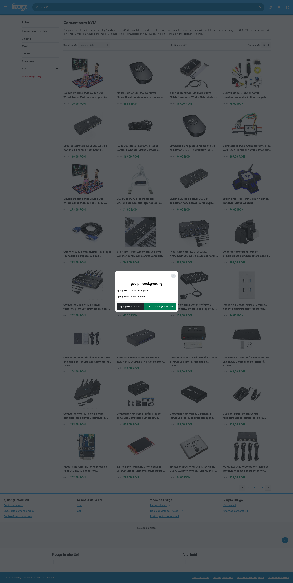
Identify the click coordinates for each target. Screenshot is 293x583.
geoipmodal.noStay (130, 306)
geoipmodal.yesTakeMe (160, 306)
